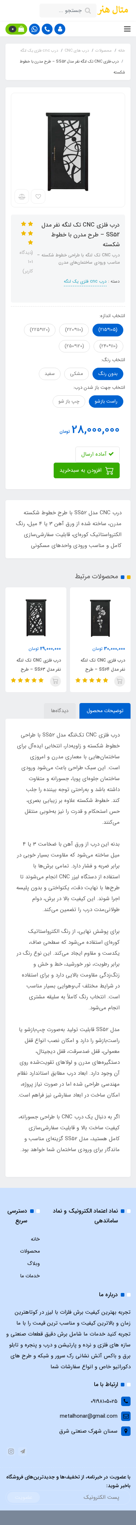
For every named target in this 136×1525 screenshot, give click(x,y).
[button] (59, 29)
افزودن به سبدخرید (81, 470)
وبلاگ (33, 1263)
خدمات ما (30, 1276)
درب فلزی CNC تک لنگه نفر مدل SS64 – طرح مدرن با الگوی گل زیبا (103, 669)
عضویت (23, 1497)
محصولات (30, 1251)
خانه (35, 1239)
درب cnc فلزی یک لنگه (85, 281)
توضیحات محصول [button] (105, 711)
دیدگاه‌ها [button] (60, 711)
